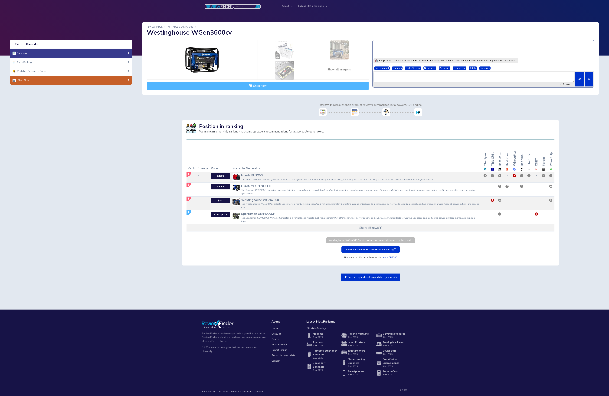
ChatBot (276, 334)
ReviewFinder (155, 27)
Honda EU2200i (389, 257)
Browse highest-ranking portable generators (372, 277)
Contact (276, 361)
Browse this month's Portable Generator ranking (369, 249)
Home (275, 328)
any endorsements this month (395, 240)
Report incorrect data (283, 355)
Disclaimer (223, 391)
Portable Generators (180, 27)
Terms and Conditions (242, 391)
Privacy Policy (208, 391)
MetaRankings (280, 344)
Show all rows (369, 228)
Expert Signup (279, 350)
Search (275, 339)
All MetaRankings (316, 328)
